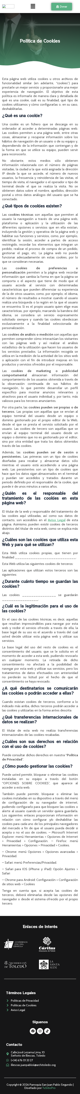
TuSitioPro (49, 1088)
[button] (33, 6)
